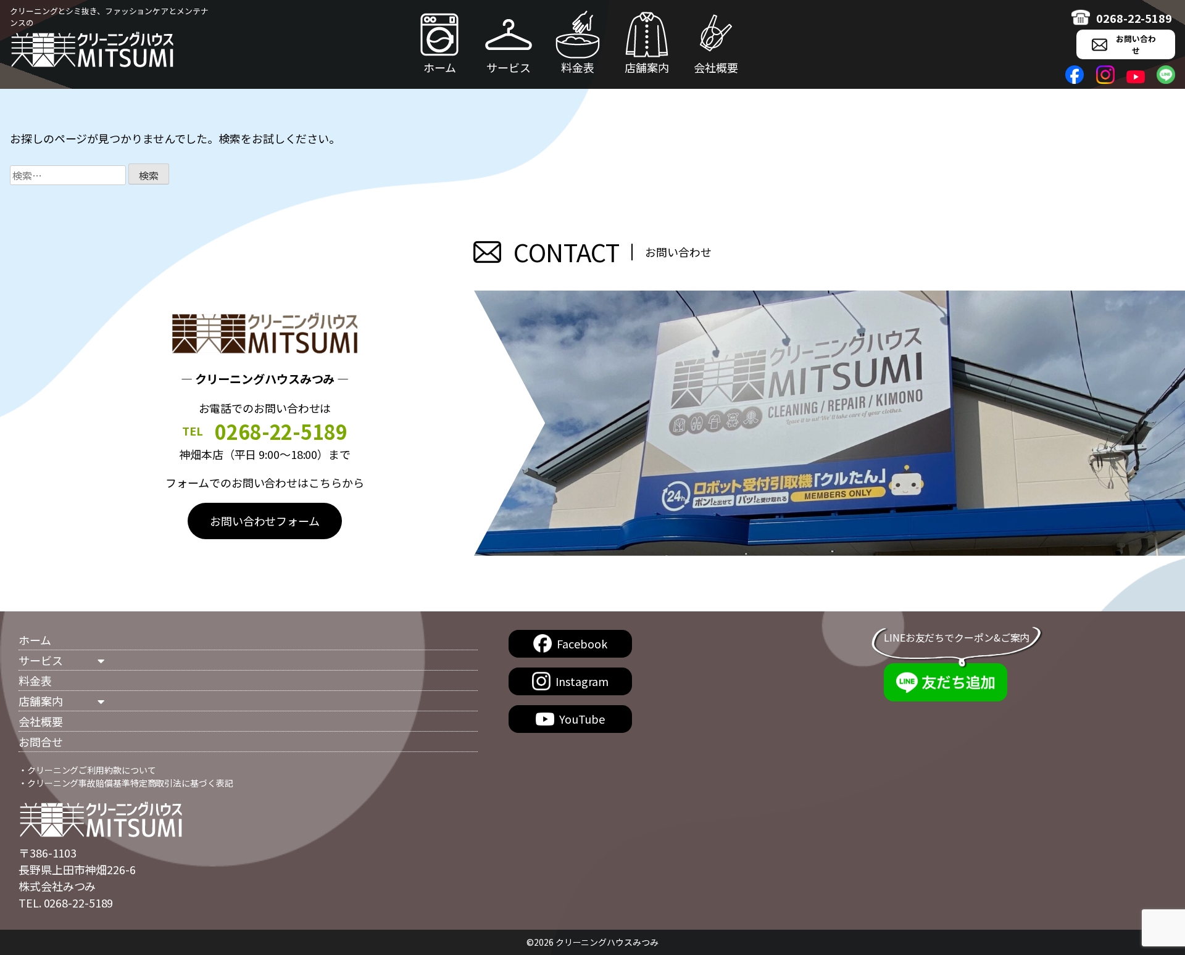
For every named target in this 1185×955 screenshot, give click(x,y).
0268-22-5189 (1134, 18)
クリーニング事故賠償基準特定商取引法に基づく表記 (130, 783)
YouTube (582, 719)
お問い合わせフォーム (265, 521)
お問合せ (41, 742)
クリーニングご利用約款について (91, 770)
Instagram (581, 681)
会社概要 (716, 67)
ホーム (439, 67)
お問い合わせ (1136, 44)
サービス (508, 67)
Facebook (582, 643)
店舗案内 (647, 67)
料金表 (577, 67)
